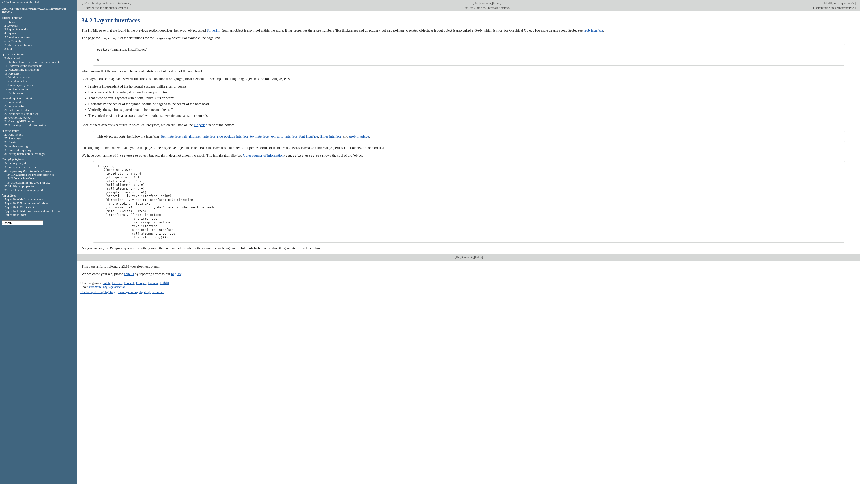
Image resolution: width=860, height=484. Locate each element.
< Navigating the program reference (105, 7)
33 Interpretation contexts (20, 167)
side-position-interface (232, 136)
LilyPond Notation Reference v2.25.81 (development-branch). (34, 10)
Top (476, 3)
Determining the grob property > (834, 7)
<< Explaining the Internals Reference (106, 3)
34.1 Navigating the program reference (30, 174)
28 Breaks (10, 142)
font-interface (308, 136)
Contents (485, 3)
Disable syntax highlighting (97, 292)
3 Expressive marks (16, 29)
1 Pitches (9, 22)
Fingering (213, 30)
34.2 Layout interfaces (21, 178)
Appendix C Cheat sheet (19, 207)
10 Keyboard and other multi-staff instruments (32, 62)
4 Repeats (10, 33)
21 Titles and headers (17, 110)
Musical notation (12, 17)
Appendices (9, 195)
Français (141, 283)
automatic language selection (107, 287)
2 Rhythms (11, 25)
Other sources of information (263, 155)
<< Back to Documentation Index (22, 2)
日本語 (164, 283)
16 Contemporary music (19, 85)
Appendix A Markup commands (23, 199)
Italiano (153, 283)
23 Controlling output (17, 117)
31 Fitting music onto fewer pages (24, 154)
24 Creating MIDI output (19, 121)
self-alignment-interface (198, 136)
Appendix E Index (15, 214)
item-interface (171, 136)
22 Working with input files (21, 113)
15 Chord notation (15, 81)
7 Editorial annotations (18, 45)
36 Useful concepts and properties (24, 190)
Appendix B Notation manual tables (26, 203)
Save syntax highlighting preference (141, 292)
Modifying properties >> (839, 3)
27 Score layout (14, 138)
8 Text (8, 48)
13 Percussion (12, 73)
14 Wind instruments (17, 77)
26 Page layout (13, 134)
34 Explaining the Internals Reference (28, 171)
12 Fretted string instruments (21, 69)
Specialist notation (13, 54)
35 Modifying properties (19, 186)
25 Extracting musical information (25, 125)
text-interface (259, 136)
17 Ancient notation (16, 89)
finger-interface (330, 136)
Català (106, 283)
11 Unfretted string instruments (23, 65)
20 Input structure (15, 106)
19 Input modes (13, 102)
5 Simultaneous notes (17, 37)
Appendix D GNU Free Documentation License (32, 211)
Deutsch (117, 283)
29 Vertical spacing (16, 146)
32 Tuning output (15, 163)
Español (129, 283)
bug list (176, 274)
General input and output (17, 98)
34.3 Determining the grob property (28, 182)
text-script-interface (283, 136)
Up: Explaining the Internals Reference (487, 7)
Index (496, 3)
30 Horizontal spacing (17, 150)
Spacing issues (10, 130)
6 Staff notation (13, 41)
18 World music (14, 93)
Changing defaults (13, 159)
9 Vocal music (12, 58)
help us (129, 274)
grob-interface (593, 30)
